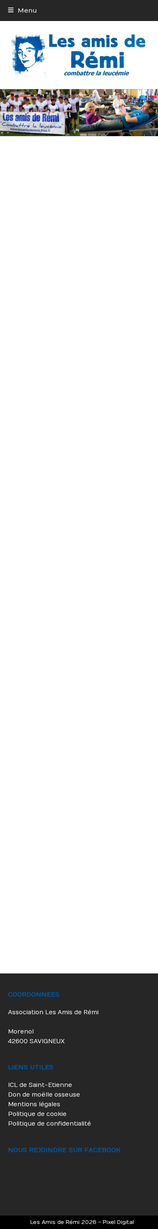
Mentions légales (34, 1104)
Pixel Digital (118, 1222)
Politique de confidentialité (49, 1123)
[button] (22, 10)
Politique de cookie (37, 1114)
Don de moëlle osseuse (44, 1094)
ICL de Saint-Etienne (40, 1085)
